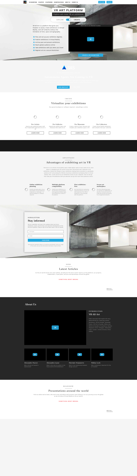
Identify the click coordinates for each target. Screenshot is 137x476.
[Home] (25, 2)
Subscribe (45, 240)
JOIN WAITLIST (63, 87)
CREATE (109, 2)
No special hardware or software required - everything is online (68, 107)
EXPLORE (101, 2)
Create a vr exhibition (90, 55)
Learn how (35, 133)
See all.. (110, 289)
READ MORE (76, 87)
